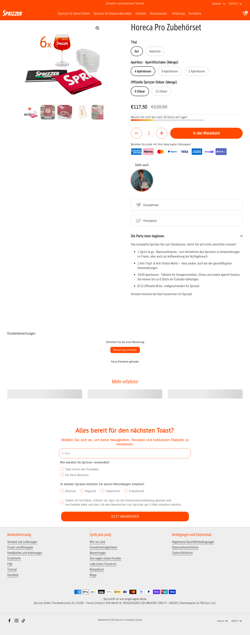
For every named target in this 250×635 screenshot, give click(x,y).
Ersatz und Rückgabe (20, 547)
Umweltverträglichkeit (103, 547)
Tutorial (12, 569)
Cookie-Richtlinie (182, 553)
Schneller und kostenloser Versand (125, 3)
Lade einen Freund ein (103, 564)
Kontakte (12, 575)
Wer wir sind (97, 542)
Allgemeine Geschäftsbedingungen (193, 542)
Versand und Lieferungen (22, 542)
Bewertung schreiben (125, 350)
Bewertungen (98, 553)
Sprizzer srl (120, 619)
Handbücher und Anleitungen (24, 553)
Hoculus (139, 619)
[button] (245, 13)
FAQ (9, 564)
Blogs (93, 575)
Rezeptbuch (97, 569)
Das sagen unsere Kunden (105, 558)
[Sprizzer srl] (12, 13)
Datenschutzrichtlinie (185, 547)
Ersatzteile (14, 558)
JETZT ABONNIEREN (125, 516)
